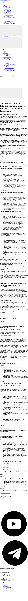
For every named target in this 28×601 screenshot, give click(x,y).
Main (4, 2)
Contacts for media (9, 22)
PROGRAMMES (9, 7)
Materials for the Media (10, 23)
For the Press (5, 20)
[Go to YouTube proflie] (14, 537)
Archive (7, 18)
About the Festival (7, 10)
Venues (7, 16)
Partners (7, 13)
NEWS (4, 4)
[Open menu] (10, 42)
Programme (5, 6)
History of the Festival (10, 17)
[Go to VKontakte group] (10, 509)
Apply (4, 5)
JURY (6, 9)
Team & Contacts (9, 15)
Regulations (8, 12)
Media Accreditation (9, 21)
